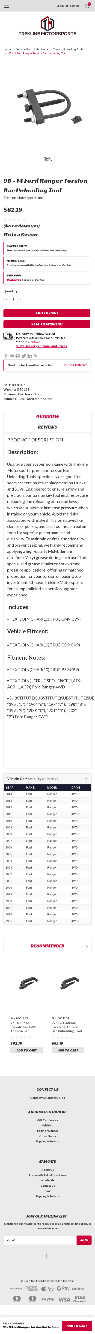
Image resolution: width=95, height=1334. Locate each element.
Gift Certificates (47, 1120)
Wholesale (47, 1180)
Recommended (48, 946)
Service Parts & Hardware (32, 49)
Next (86, 946)
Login (60, 5)
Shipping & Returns (47, 1141)
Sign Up (75, 5)
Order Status (47, 1136)
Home (7, 49)
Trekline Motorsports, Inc (23, 198)
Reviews (47, 427)
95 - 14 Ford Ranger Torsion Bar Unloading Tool (37, 53)
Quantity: (10, 291)
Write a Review (20, 234)
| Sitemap (68, 1281)
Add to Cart (27, 1050)
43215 (35, 341)
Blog (47, 1191)
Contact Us (47, 1185)
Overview (47, 417)
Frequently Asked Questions (47, 1175)
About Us (48, 1169)
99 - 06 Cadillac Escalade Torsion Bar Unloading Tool (67, 1027)
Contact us (14, 279)
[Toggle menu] (6, 8)
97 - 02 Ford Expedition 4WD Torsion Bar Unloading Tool (23, 1029)
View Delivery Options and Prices (41, 346)
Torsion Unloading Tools (68, 49)
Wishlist (47, 1125)
